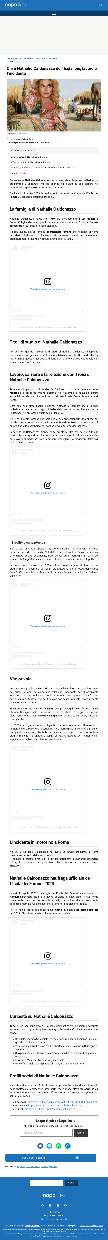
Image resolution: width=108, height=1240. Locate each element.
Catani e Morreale (32, 1226)
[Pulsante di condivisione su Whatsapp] (58, 1146)
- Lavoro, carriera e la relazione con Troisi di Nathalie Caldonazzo (44, 167)
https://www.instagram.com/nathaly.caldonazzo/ (55, 1105)
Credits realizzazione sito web (91, 1226)
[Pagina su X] (58, 1205)
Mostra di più (19, 173)
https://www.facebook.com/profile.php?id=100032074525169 (62, 1102)
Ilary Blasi (21, 1166)
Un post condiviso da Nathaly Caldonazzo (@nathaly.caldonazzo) (48, 327)
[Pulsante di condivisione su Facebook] (40, 1146)
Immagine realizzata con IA (19, 134)
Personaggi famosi (46, 59)
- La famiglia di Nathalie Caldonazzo (30, 157)
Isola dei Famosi (33, 1166)
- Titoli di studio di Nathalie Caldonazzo (31, 162)
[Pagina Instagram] (50, 1205)
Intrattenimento (25, 59)
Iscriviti (80, 1132)
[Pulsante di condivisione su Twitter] (49, 1146)
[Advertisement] (54, 35)
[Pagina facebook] (43, 1205)
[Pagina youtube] (65, 1205)
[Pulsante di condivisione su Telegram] (68, 1146)
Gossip (10, 59)
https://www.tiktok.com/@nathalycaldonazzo (50, 1109)
